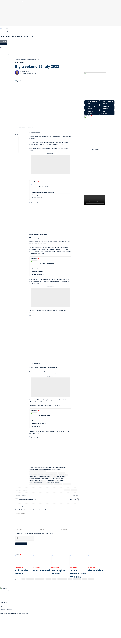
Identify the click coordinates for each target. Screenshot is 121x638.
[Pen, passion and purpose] (34, 263)
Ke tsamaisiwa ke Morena (45, 476)
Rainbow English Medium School (38, 480)
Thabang (57, 482)
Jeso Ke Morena (33, 476)
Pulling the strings (21, 572)
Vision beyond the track (39, 195)
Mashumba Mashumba (35, 478)
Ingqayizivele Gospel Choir (36, 474)
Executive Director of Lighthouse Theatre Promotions (43, 473)
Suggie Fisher (50, 482)
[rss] (106, 112)
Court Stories (14, 52)
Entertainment (19, 62)
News (23, 579)
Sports (70, 579)
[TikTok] (7, 54)
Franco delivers (36, 421)
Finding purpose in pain (39, 423)
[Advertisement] (50, 164)
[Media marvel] (42, 560)
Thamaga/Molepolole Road (36, 484)
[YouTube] (4, 54)
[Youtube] (106, 107)
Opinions (34, 52)
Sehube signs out (37, 197)
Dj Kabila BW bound (44, 415)
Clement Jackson (56, 469)
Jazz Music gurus (63, 474)
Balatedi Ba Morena (60, 467)
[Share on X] (21, 77)
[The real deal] (97, 560)
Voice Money (5, 52)
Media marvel (41, 570)
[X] (2, 54)
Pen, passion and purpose (46, 263)
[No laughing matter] (60, 560)
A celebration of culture (38, 269)
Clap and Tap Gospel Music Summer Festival (40, 469)
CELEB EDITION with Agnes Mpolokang (43, 192)
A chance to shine (44, 186)
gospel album (61, 473)
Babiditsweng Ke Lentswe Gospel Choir (44, 467)
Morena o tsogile (46, 478)
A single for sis (36, 426)
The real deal (96, 570)
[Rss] (9, 54)
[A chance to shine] (34, 186)
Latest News (30, 579)
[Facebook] (1, 54)
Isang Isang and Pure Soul (51, 474)
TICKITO (51, 52)
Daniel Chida (25, 71)
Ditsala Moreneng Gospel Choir (38, 471)
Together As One (49, 484)
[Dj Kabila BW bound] (34, 415)
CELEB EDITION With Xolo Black (78, 573)
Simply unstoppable (37, 271)
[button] (60, 45)
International (43, 52)
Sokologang (60, 480)
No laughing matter (58, 572)
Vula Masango (66, 484)
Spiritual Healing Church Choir (37, 482)
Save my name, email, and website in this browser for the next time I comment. (35, 533)
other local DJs (56, 478)
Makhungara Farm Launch (59, 476)
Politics (85, 579)
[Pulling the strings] (24, 560)
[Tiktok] (91, 112)
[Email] (24, 77)
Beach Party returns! (38, 274)
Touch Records (58, 484)
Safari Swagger (51, 480)
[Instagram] (5, 54)
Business (48, 579)
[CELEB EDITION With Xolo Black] (79, 560)
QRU (62, 478)
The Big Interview (25, 52)
